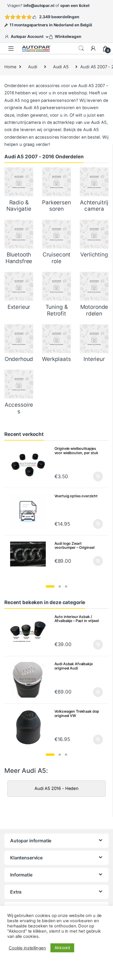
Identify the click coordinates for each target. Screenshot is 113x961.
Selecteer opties (94, 476)
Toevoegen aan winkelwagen (91, 739)
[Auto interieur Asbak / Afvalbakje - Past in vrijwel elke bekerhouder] (30, 632)
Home (10, 66)
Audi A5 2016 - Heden (56, 788)
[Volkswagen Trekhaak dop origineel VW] (30, 727)
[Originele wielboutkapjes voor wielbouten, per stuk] (30, 464)
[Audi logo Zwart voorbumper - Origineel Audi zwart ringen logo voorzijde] (30, 554)
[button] (50, 586)
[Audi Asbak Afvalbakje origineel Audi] (30, 679)
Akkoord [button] (62, 947)
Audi (32, 66)
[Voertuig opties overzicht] (30, 511)
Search (81, 48)
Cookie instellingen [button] (27, 948)
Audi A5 (61, 66)
